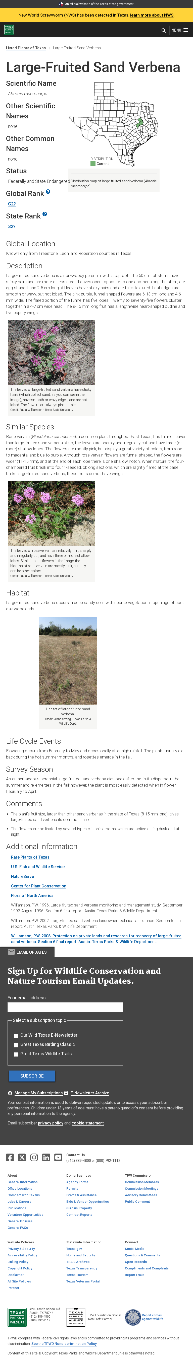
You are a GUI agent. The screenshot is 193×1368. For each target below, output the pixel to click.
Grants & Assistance (81, 1195)
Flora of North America (32, 895)
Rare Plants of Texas (30, 857)
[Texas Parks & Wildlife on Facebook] (10, 1157)
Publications (17, 1208)
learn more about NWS (152, 15)
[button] (49, 193)
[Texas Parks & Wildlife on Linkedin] (46, 1157)
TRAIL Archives (77, 1262)
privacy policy (50, 1123)
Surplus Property (79, 1208)
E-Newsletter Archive (90, 1093)
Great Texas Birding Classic (47, 1044)
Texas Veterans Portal (83, 1281)
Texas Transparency (81, 1268)
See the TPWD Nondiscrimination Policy (64, 1344)
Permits (72, 1188)
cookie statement (88, 1123)
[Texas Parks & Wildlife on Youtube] (58, 1157)
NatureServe (22, 876)
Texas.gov (74, 1249)
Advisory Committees (141, 1195)
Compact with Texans (24, 1195)
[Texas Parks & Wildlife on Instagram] (34, 1157)
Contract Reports (79, 1215)
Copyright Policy (20, 1268)
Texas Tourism (77, 1275)
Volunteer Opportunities (25, 1215)
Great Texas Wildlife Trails (46, 1053)
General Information (22, 1182)
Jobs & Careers (19, 1201)
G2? (12, 203)
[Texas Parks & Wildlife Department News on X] (22, 1157)
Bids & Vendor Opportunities (87, 1201)
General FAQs (18, 1228)
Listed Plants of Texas (26, 48)
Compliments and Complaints (147, 1268)
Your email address (27, 997)
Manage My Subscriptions (39, 1093)
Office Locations (20, 1188)
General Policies (20, 1221)
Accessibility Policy (22, 1255)
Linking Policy (18, 1262)
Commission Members (142, 1182)
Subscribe (32, 1076)
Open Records (136, 1262)
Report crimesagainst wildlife (152, 1317)
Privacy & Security (21, 1249)
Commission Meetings (141, 1188)
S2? (12, 226)
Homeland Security (80, 1255)
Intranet (13, 1288)
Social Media (134, 1249)
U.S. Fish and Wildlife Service (38, 866)
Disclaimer (16, 1275)
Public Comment (137, 1201)
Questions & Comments (142, 1255)
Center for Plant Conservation (38, 886)
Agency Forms (77, 1182)
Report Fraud (134, 1275)
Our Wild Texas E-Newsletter (48, 1035)
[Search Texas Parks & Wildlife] (164, 31)
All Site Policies (19, 1281)
